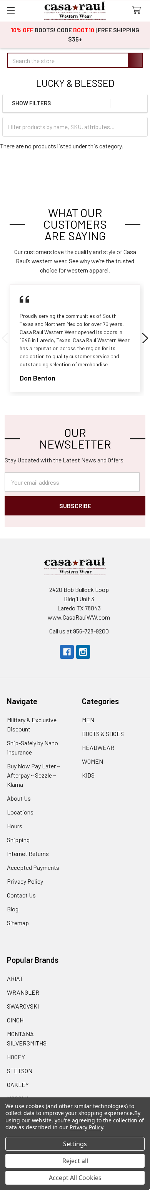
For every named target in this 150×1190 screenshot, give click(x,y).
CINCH (15, 1020)
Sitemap (18, 922)
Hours (14, 825)
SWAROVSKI (23, 1006)
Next (145, 338)
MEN (88, 719)
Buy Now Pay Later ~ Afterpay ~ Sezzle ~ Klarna (33, 775)
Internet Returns (28, 853)
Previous (5, 338)
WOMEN (92, 761)
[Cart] (138, 10)
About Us (19, 798)
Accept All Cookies (75, 1177)
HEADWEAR (98, 747)
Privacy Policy (25, 881)
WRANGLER (23, 992)
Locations (20, 812)
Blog (12, 908)
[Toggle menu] (10, 10)
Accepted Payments (33, 867)
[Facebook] (67, 652)
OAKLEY (18, 1084)
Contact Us (21, 895)
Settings (75, 1144)
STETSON (19, 1070)
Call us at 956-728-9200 (79, 631)
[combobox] (75, 60)
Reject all (75, 1161)
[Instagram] (83, 652)
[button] (139, 103)
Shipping (18, 839)
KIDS (88, 775)
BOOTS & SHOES (103, 733)
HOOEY (16, 1056)
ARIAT (15, 978)
